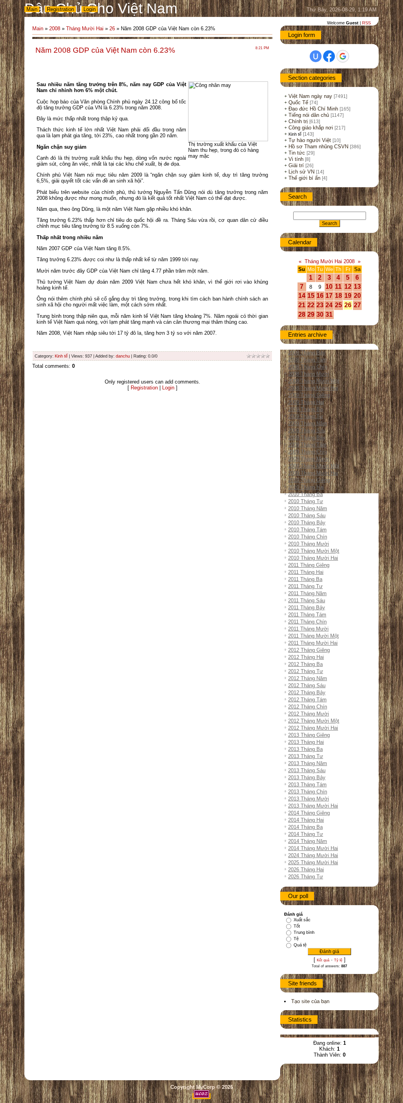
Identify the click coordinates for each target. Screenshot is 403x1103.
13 (357, 286)
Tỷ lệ (338, 960)
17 (329, 295)
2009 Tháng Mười (308, 459)
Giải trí (296, 165)
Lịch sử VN (301, 172)
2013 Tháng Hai (306, 742)
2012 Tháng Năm (307, 678)
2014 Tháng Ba (305, 827)
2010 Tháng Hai (306, 487)
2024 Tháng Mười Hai (313, 855)
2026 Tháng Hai (306, 869)
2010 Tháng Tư (305, 501)
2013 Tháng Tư (305, 756)
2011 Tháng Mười (308, 629)
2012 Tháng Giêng (309, 650)
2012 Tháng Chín (307, 707)
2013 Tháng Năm (307, 763)
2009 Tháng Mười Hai (313, 473)
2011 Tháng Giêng (308, 565)
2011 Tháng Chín (307, 622)
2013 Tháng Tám (307, 785)
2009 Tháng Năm (307, 423)
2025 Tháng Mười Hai (313, 862)
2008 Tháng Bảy (306, 353)
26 (112, 28)
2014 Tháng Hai (306, 820)
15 (310, 295)
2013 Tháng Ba (305, 749)
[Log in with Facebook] (329, 56)
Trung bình (304, 932)
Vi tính (295, 159)
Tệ (296, 938)
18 (338, 295)
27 (357, 305)
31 (329, 314)
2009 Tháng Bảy (306, 438)
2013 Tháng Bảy (306, 777)
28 (301, 314)
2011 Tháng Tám (307, 615)
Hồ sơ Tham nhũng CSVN (318, 146)
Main (31, 9)
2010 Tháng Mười (308, 544)
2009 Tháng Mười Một (313, 466)
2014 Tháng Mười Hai (313, 848)
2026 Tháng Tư (305, 877)
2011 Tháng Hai (306, 572)
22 (310, 305)
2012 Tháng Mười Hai (313, 728)
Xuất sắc (302, 919)
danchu (123, 356)
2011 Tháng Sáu (306, 600)
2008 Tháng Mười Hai (313, 388)
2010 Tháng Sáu (306, 515)
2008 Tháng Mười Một (313, 381)
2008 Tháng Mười (308, 374)
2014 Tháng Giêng (309, 813)
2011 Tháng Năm (307, 593)
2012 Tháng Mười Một (313, 721)
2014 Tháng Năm (307, 841)
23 (320, 305)
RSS (366, 22)
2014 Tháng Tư (305, 834)
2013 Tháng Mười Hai (313, 806)
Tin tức (296, 153)
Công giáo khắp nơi (310, 128)
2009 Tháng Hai (306, 402)
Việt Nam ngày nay (310, 96)
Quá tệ (300, 945)
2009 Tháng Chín (307, 452)
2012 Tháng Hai (306, 657)
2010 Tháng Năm (307, 508)
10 (329, 286)
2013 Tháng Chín (307, 792)
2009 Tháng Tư (305, 416)
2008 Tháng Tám (307, 360)
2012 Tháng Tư (305, 671)
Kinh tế (61, 356)
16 (320, 295)
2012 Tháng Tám (307, 700)
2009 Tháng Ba (305, 409)
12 (347, 286)
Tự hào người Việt (309, 140)
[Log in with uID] (316, 56)
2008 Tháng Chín (307, 367)
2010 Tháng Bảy (306, 523)
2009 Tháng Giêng (309, 395)
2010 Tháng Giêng (309, 480)
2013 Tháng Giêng (309, 735)
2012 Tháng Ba (305, 664)
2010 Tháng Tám (307, 530)
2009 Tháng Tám (307, 445)
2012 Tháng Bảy (306, 692)
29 (310, 314)
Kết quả (323, 960)
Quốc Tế (298, 102)
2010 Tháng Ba (305, 494)
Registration (60, 9)
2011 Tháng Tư (305, 586)
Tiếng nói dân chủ (308, 115)
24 (329, 305)
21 (301, 305)
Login (89, 9)
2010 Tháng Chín (307, 537)
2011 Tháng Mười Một (313, 636)
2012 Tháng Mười (308, 714)
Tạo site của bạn (310, 1001)
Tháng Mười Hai (85, 28)
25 (338, 305)
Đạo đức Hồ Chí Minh (313, 109)
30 (320, 314)
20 (357, 295)
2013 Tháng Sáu (306, 770)
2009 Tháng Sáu (306, 430)
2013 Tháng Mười (308, 799)
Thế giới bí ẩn (304, 178)
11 (338, 286)
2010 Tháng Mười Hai (313, 558)
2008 (54, 28)
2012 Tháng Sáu (306, 685)
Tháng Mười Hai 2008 (330, 261)
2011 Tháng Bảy (306, 608)
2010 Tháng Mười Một (313, 551)
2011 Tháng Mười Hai (313, 643)
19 (347, 295)
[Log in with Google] (342, 56)
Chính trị (298, 121)
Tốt (297, 926)
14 (301, 295)
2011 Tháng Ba (305, 579)
